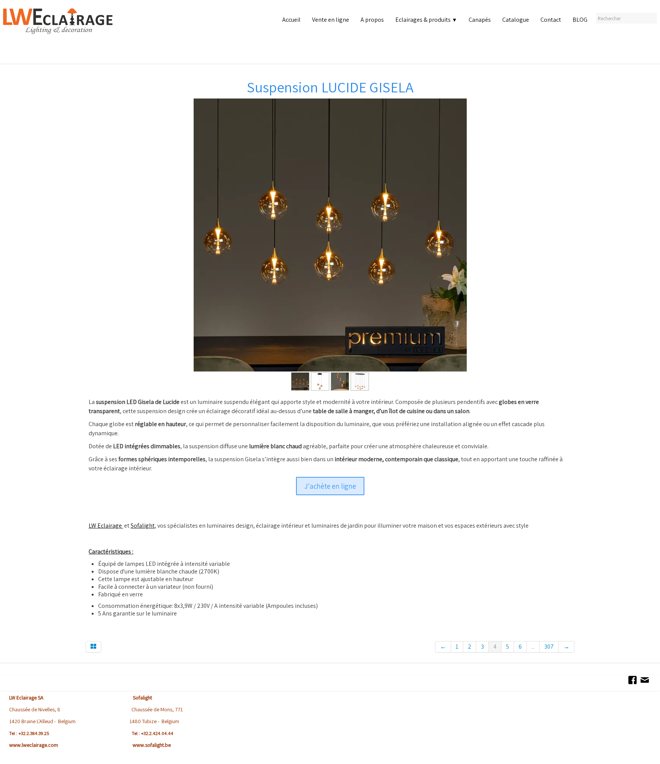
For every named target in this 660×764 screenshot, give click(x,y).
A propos (372, 20)
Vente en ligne (330, 20)
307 (549, 647)
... (533, 647)
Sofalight (143, 526)
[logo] (59, 34)
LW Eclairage (106, 526)
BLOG (580, 20)
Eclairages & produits (426, 20)
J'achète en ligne (330, 486)
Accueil (291, 20)
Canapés (480, 20)
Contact (550, 20)
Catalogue (515, 20)
